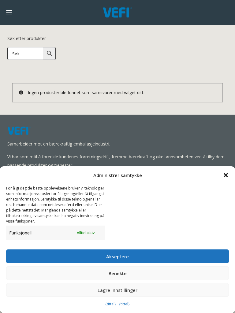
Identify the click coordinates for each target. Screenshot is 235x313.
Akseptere (117, 256)
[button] (226, 175)
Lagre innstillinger (117, 290)
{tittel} (110, 304)
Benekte (118, 273)
